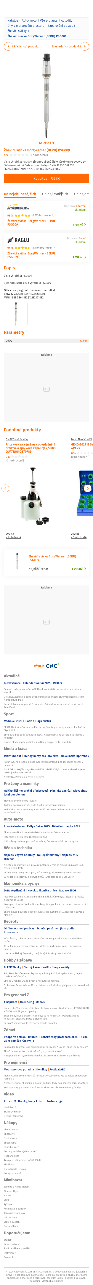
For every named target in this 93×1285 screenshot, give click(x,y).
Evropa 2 (8, 1257)
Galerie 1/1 (46, 143)
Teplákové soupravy (14, 1213)
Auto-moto (29, 20)
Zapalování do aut (60, 26)
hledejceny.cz (11, 1129)
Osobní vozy (10, 1138)
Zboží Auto (9, 1164)
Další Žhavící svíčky (17, 439)
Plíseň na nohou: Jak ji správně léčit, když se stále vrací (33, 1051)
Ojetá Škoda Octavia (15, 1169)
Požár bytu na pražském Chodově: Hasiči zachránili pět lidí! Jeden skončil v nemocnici (43, 763)
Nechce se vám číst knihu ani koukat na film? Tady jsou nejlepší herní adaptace (46, 1083)
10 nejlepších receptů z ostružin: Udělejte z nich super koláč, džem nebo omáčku (42, 947)
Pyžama (8, 1204)
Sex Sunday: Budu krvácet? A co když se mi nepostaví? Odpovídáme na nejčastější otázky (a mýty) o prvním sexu (41, 1017)
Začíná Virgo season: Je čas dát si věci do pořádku (30, 1023)
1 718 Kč (78, 257)
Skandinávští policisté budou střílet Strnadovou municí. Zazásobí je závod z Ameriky (44, 913)
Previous (5, 488)
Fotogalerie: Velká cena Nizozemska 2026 (25, 837)
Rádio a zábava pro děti (17, 1248)
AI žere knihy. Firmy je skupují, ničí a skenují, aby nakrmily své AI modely (42, 872)
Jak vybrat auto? (12, 1173)
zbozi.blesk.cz (11, 1147)
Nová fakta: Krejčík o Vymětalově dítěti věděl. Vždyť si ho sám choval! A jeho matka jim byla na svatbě (44, 771)
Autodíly (66, 20)
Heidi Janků (10, 1107)
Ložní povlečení (12, 1222)
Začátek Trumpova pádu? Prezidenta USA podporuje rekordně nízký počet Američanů (43, 705)
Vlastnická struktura (52, 1281)
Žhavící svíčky (17, 31)
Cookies (69, 1278)
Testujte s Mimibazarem (16, 1186)
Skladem (80, 210)
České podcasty (12, 1244)
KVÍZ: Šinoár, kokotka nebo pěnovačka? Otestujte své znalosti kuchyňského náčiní (43, 940)
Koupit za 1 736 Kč (47, 178)
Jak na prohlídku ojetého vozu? (20, 1151)
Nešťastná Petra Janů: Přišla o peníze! (24, 777)
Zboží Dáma (10, 1142)
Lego (6, 1200)
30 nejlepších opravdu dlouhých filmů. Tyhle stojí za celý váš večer (39, 877)
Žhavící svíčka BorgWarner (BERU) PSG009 (31, 255)
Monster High (11, 1191)
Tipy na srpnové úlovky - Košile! (20, 800)
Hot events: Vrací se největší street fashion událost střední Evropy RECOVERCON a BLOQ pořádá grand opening (46, 1009)
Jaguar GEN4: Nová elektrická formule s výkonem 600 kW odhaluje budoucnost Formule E (45, 1077)
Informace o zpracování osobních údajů (42, 1278)
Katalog (13, 20)
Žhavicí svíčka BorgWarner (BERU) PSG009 (37, 150)
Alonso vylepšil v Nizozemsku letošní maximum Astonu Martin (36, 832)
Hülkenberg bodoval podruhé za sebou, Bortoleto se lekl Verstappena (41, 841)
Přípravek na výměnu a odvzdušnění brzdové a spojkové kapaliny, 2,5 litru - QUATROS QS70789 (32, 448)
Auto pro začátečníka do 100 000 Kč (23, 1160)
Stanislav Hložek (12, 1111)
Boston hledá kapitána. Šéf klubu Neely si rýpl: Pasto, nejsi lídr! (38, 742)
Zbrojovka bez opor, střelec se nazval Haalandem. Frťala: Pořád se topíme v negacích (44, 736)
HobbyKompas (11, 1156)
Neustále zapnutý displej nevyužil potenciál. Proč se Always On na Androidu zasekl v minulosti (44, 866)
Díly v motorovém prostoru (26, 26)
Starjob (8, 1239)
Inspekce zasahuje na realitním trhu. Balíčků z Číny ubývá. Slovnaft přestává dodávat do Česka (44, 898)
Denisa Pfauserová (13, 1116)
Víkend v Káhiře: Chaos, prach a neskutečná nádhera (31, 980)
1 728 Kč (77, 224)
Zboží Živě (9, 1134)
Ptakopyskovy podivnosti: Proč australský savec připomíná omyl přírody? (42, 1087)
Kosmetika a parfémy (15, 1208)
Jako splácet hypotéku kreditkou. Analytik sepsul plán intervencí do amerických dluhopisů (46, 905)
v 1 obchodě (13, 537)
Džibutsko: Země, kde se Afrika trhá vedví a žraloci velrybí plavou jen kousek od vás (46, 987)
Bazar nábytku (11, 1226)
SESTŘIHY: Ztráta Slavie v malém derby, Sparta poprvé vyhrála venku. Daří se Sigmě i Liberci (44, 728)
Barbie (7, 1195)
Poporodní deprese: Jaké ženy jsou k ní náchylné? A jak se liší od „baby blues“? (46, 1047)
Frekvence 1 (10, 1253)
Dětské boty (10, 1217)
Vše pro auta (49, 20)
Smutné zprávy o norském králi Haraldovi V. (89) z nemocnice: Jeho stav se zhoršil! (43, 690)
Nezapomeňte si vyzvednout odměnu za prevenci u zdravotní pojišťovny (42, 1055)
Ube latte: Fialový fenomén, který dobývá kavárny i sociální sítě (37, 953)
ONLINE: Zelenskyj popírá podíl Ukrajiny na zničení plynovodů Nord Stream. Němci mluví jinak (44, 698)
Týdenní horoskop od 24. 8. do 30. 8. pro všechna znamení (34, 805)
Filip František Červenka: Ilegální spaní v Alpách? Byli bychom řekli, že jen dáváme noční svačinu (43, 975)
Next (87, 488)
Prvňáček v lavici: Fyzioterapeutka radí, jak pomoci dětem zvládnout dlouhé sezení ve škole (44, 811)
